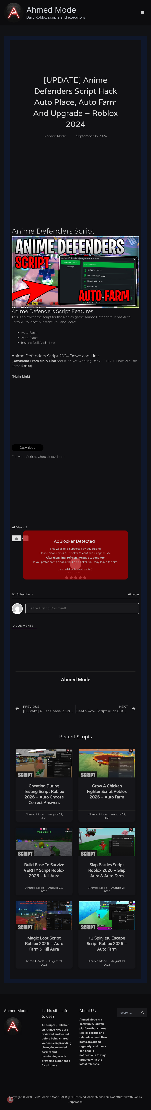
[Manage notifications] (10, 1100)
